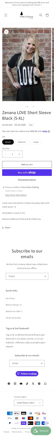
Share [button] (7, 227)
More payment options (27, 179)
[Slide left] (21, 106)
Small (8, 142)
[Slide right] (33, 106)
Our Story (10, 298)
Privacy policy (30, 432)
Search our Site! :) (14, 311)
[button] (6, 15)
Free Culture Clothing (25, 428)
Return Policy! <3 (14, 304)
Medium (23, 143)
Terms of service (13, 317)
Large (37, 143)
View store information (16, 195)
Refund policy (17, 432)
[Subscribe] (45, 276)
